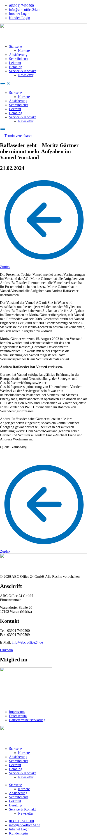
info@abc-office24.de (27, 642)
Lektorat (15, 63)
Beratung (15, 67)
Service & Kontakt (22, 71)
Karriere (24, 50)
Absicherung (18, 55)
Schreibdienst (18, 59)
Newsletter (25, 75)
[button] (44, 84)
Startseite (15, 46)
